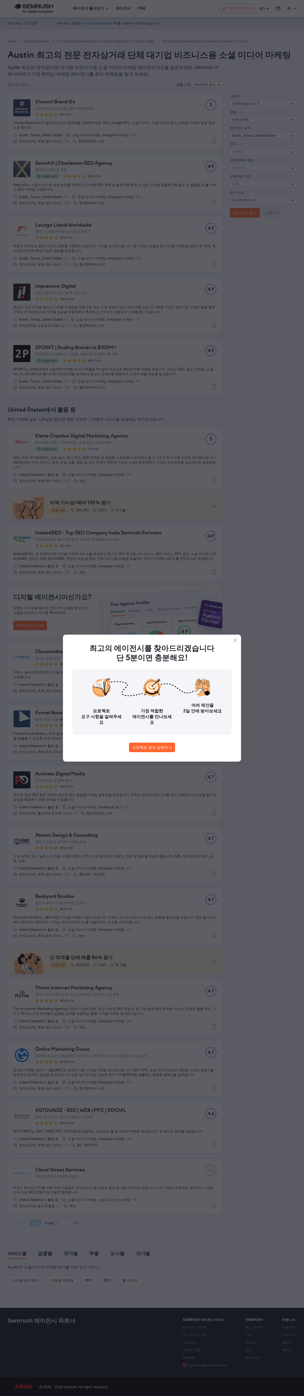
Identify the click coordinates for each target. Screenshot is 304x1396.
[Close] (235, 640)
